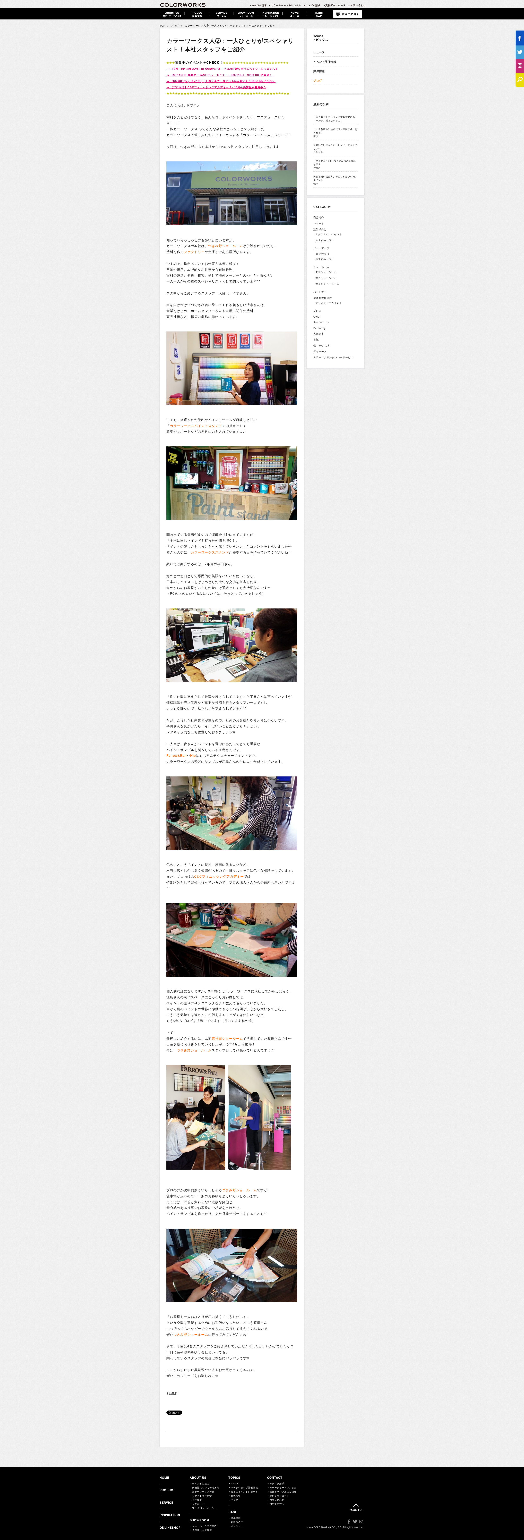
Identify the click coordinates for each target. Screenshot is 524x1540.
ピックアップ (321, 248)
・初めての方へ (275, 1503)
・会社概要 (196, 1499)
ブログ (175, 25)
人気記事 (318, 333)
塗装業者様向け (322, 297)
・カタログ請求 (275, 1483)
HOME (164, 1477)
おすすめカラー (324, 240)
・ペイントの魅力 (199, 1483)
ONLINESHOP (170, 1527)
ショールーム (321, 267)
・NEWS (233, 1483)
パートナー (320, 291)
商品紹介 (318, 217)
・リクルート (197, 1503)
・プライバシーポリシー (203, 1507)
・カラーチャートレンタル (282, 1487)
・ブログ (233, 1499)
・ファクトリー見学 (201, 1495)
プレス (317, 310)
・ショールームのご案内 (203, 1526)
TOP (162, 25)
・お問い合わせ (275, 1499)
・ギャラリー (235, 1526)
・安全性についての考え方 (204, 1487)
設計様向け (320, 229)
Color (317, 316)
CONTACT (274, 1477)
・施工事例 (234, 1517)
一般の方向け (321, 254)
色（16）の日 (321, 345)
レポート (318, 223)
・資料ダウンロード (278, 1495)
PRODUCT (167, 1490)
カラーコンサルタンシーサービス (333, 357)
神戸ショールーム (326, 277)
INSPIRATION (170, 1515)
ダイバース (320, 351)
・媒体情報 (234, 1495)
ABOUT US (198, 1477)
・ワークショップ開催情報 (243, 1487)
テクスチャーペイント (328, 234)
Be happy (319, 328)
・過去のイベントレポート (243, 1491)
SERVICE (166, 1502)
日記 (316, 339)
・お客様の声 (235, 1521)
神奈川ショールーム (327, 283)
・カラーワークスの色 (202, 1491)
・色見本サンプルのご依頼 (282, 1491)
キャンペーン (321, 322)
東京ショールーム (326, 272)
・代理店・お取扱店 (201, 1530)
